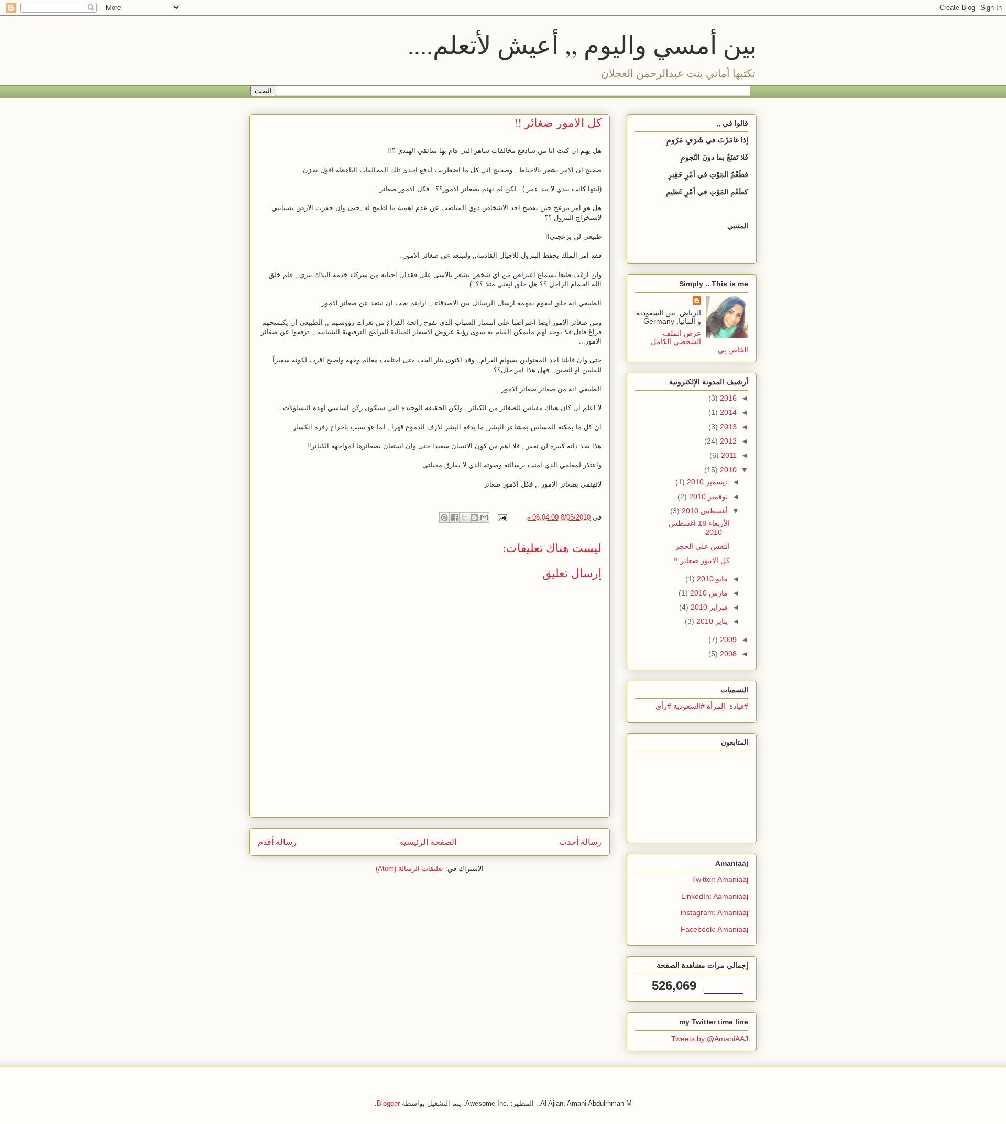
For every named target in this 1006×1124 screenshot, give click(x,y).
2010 (727, 470)
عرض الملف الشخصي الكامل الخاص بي (700, 341)
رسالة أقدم (277, 842)
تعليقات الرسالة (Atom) (409, 869)
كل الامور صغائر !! (702, 560)
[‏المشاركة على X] (464, 517)
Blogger (388, 1103)
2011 (728, 455)
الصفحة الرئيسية (427, 842)
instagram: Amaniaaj (714, 912)
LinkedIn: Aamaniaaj (714, 896)
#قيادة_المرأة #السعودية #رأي (701, 706)
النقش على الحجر (702, 546)
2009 (727, 639)
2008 (727, 653)
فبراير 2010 (708, 607)
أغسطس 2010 (704, 510)
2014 (727, 412)
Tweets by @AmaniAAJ (709, 1038)
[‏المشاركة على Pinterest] (444, 517)
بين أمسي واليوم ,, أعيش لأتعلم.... (582, 44)
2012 (727, 441)
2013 (727, 427)
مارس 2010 (708, 593)
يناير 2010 (711, 621)
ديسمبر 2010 (706, 482)
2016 (727, 398)
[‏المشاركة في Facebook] (454, 517)
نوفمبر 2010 (707, 496)
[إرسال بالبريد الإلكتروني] (484, 517)
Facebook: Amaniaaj (714, 929)
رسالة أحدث (580, 842)
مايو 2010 (711, 579)
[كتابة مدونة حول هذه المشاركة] (474, 517)
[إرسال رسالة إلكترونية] (503, 517)
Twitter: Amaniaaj (720, 879)
